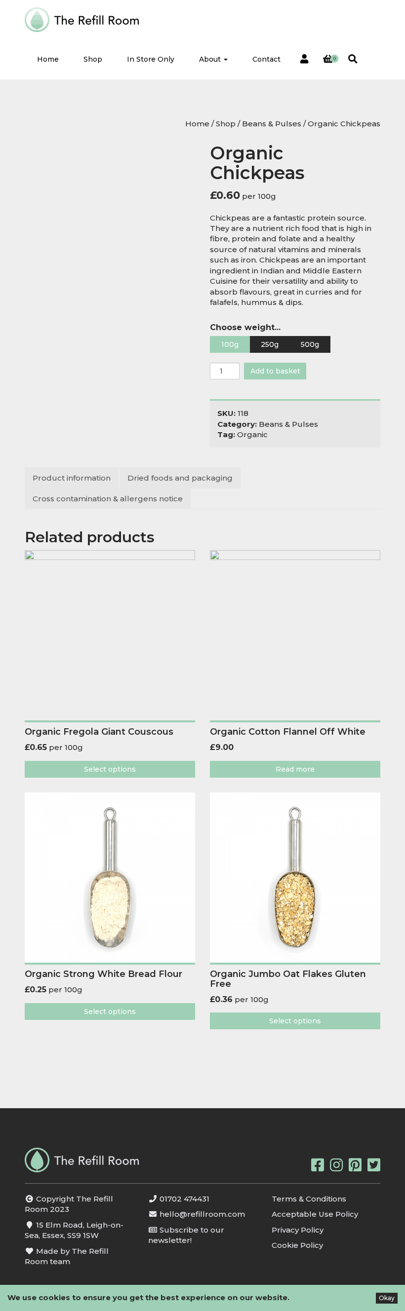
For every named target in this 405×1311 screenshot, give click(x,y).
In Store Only (150, 59)
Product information (72, 478)
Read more (295, 769)
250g (270, 344)
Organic (252, 434)
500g (310, 344)
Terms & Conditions (309, 1198)
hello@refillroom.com (202, 1214)
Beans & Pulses (271, 123)
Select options (110, 769)
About (211, 59)
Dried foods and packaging (180, 478)
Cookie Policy (297, 1245)
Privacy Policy (298, 1230)
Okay (387, 1298)
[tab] (72, 477)
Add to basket (275, 371)
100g (230, 344)
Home (48, 59)
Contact (266, 59)
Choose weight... (245, 327)
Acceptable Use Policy (315, 1214)
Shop (92, 59)
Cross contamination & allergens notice (108, 498)
